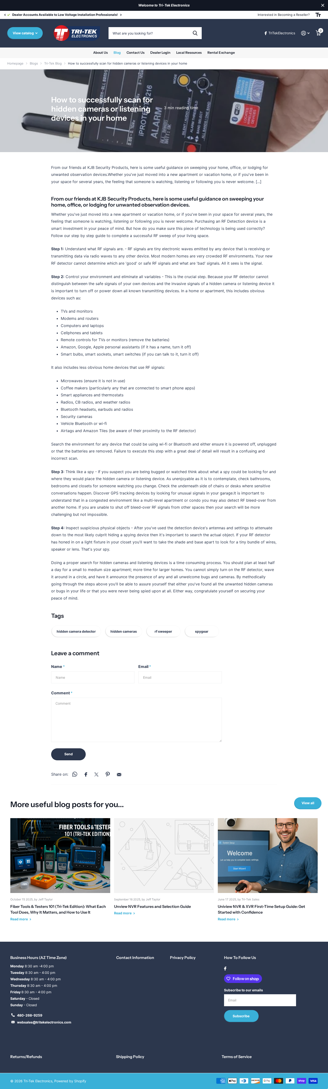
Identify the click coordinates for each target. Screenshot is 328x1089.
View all (308, 803)
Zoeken (195, 33)
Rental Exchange (221, 52)
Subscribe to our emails (243, 990)
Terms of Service (237, 1056)
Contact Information (135, 957)
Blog (117, 52)
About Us (100, 52)
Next (121, 15)
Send (68, 754)
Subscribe (241, 1016)
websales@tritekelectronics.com (44, 1022)
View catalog (24, 33)
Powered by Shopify (70, 1081)
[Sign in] (305, 33)
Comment (62, 692)
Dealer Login (160, 52)
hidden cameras (123, 631)
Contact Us (136, 52)
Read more (19, 919)
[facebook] (225, 968)
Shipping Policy (130, 1056)
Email (144, 666)
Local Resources (189, 52)
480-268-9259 (29, 1015)
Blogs (34, 63)
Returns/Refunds (26, 1056)
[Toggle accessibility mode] (318, 15)
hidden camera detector (76, 631)
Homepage (15, 63)
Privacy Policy (183, 957)
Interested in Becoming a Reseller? (284, 15)
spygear (201, 631)
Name (58, 666)
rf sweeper (163, 631)
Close (322, 5)
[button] (4, 15)
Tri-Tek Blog (53, 63)
